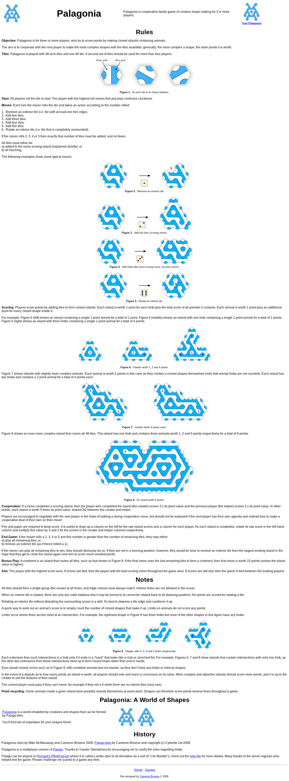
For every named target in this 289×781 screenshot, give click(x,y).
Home (138, 770)
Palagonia (9, 712)
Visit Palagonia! (251, 23)
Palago (58, 749)
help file (195, 756)
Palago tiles (103, 742)
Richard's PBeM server (53, 756)
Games (150, 770)
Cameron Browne (149, 776)
